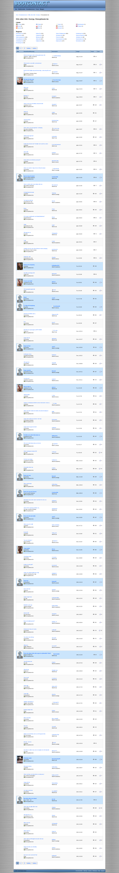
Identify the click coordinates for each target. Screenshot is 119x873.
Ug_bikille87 (54, 791)
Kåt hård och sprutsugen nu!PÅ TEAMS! (33, 329)
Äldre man (26, 87)
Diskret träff (26, 613)
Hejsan (53, 710)
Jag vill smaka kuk (28, 661)
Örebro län (58, 37)
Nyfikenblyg (54, 484)
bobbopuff (54, 855)
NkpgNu (54, 257)
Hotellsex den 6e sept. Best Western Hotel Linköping (35, 248)
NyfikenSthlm (55, 605)
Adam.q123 (54, 686)
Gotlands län (39, 35)
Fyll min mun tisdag (28, 459)
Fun (24, 321)
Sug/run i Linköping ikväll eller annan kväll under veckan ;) (37, 402)
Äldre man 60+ (27, 822)
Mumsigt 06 (56, 702)
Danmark (60, 28)
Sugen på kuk (27, 782)
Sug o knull (26, 677)
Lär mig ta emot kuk (28, 790)
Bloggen (42, 9)
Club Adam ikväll (27, 556)
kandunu (54, 152)
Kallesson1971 (55, 775)
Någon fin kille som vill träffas (30, 846)
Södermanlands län (20, 37)
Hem (16, 9)
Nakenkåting (55, 783)
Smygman (54, 613)
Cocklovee (54, 678)
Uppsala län (18, 35)
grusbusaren (55, 249)
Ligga (25, 224)
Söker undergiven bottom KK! (30, 451)
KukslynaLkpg (55, 120)
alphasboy (54, 338)
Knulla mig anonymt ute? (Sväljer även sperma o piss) (36, 143)
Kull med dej (56, 168)
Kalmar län (38, 33)
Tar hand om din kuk (28, 200)
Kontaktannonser (30, 9)
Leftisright (54, 629)
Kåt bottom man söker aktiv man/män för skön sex (35, 499)
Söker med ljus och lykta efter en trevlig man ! (34, 774)
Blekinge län (38, 37)
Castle (53, 241)
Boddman (54, 354)
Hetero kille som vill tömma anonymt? (32, 159)
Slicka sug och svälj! (28, 524)
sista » (35, 48)
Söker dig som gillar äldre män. (31, 806)
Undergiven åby (55, 734)
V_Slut (53, 395)
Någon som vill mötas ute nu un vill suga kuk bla (34, 733)
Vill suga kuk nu (27, 232)
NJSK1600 (54, 136)
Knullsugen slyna (27, 354)
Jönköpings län (19, 40)
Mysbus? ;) (26, 95)
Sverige (19, 24)
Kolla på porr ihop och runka (30, 629)
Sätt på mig (26, 669)
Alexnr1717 (54, 750)
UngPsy (54, 468)
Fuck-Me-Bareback (56, 144)
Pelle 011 (54, 831)
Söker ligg (26, 685)
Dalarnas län (59, 40)
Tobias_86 (54, 532)
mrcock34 (54, 645)
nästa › (29, 48)
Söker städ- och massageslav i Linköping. (33, 127)
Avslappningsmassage (29, 192)
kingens (53, 662)
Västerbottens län (80, 39)
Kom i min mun (27, 588)
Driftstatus (95, 870)
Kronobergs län (19, 42)
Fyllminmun (54, 459)
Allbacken (26, 645)
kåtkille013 (54, 573)
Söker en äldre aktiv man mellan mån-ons (33, 184)
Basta (25, 208)
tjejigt (53, 411)
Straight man (55, 670)
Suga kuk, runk (27, 256)
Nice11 (53, 201)
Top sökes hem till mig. (29, 637)
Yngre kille (26, 693)
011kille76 (54, 96)
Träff (25, 240)
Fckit (54, 289)
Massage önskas (28, 766)
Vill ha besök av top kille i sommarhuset (32, 63)
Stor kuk (26, 725)
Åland (39, 28)
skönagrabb (54, 823)
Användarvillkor (79, 870)
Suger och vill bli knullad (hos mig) (31, 572)
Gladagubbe (54, 233)
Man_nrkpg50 (55, 718)
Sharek (53, 815)
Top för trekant (27, 119)
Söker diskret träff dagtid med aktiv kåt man (33, 838)
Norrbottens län (79, 40)
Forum (37, 9)
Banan (53, 217)
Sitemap (85, 870)
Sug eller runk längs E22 (29, 272)
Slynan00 (54, 637)
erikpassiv (54, 500)
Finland (39, 24)
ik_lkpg (55, 403)
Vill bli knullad (27, 394)
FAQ (99, 870)
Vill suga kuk (26, 362)
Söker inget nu (27, 830)
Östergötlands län (20, 39)
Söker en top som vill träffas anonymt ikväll (33, 103)
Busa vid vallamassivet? (29, 621)
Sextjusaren (54, 508)
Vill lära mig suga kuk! (28, 135)
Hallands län (38, 40)
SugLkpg (54, 193)
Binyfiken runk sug (28, 604)
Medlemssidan (21, 9)
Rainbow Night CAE (28, 709)
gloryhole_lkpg (55, 160)
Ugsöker (54, 589)
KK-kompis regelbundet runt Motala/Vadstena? (34, 216)
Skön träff (26, 151)
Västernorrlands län (80, 35)
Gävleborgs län (79, 33)
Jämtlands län (79, 37)
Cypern (59, 24)
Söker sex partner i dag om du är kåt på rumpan (34, 167)
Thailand (80, 26)
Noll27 (53, 225)
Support (102, 870)
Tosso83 (54, 726)
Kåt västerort (55, 184)
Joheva (53, 847)
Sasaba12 (54, 104)
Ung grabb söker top (28, 467)
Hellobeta (54, 427)
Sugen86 (54, 362)
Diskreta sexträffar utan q (29, 313)
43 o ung (55, 330)
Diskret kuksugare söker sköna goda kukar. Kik (34, 55)
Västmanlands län (60, 39)
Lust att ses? (27, 378)
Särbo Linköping (55, 524)
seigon (53, 112)
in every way (56, 128)
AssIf (54, 742)
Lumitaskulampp (57, 55)
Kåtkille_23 (54, 621)
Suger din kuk (27, 337)
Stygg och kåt (55, 314)
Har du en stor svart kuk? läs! (30, 854)
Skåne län (38, 39)
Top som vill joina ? (28, 540)
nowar (53, 88)
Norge (19, 26)
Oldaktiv (54, 807)
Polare (53, 209)
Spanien (19, 28)
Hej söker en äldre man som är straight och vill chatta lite (36, 749)
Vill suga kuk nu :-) (28, 814)
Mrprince (55, 63)
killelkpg (53, 839)
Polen (39, 26)
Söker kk (26, 111)
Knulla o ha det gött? (28, 564)
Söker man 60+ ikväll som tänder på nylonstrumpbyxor (36, 410)
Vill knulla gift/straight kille (29, 289)
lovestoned (54, 565)
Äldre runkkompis (28, 483)
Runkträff (26, 532)
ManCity (54, 694)
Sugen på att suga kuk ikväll (30, 426)
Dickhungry (54, 419)
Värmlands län (59, 35)
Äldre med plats (27, 717)
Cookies (90, 870)
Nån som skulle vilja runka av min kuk (32, 443)
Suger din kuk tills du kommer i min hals (32, 418)
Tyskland (60, 26)
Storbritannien (81, 24)
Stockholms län (19, 33)
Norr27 (53, 322)
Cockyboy (54, 557)
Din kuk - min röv (27, 741)
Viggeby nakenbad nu (28, 701)
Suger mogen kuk (28, 596)
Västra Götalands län (60, 33)
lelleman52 (54, 273)
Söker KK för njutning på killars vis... (32, 507)
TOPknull (54, 451)
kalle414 (54, 379)
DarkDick (55, 71)
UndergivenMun (55, 597)
